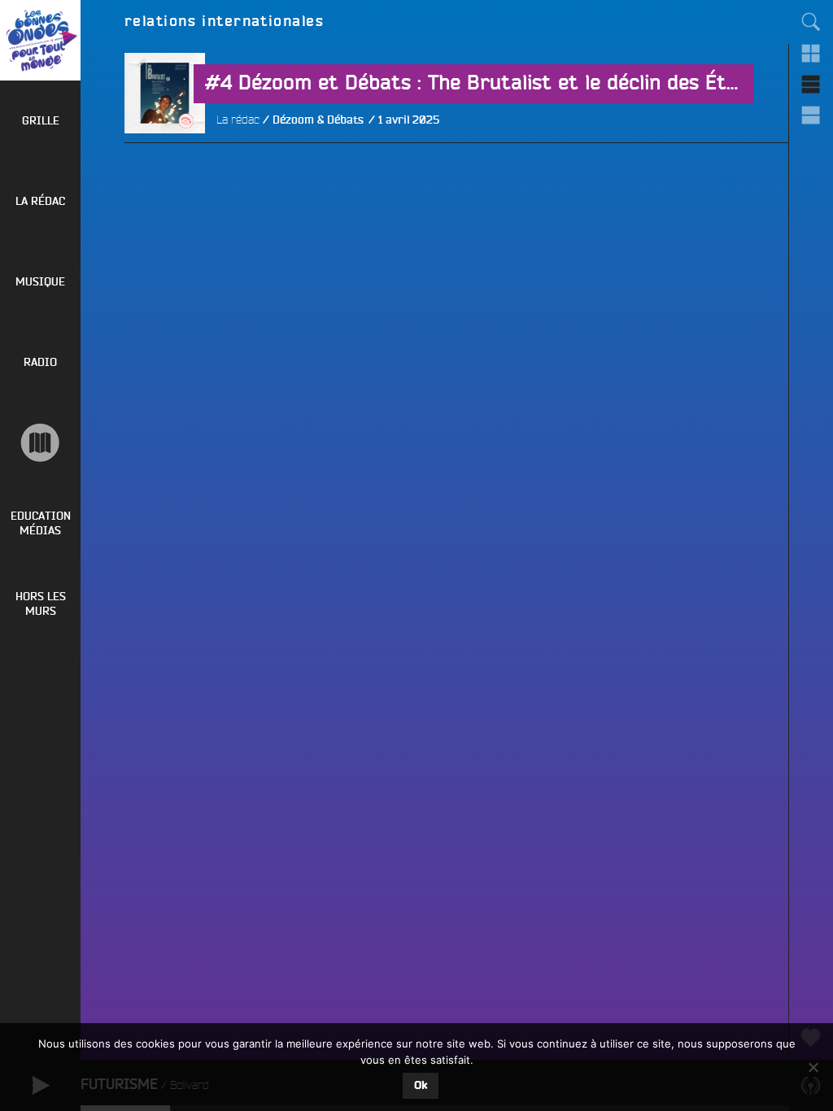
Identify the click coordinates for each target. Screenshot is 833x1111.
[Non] (813, 1067)
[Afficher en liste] (811, 83)
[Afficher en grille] (811, 52)
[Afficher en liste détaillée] (811, 114)
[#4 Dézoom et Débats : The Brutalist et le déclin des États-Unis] (164, 173)
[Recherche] (811, 22)
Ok (420, 1085)
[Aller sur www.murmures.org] (40, 443)
